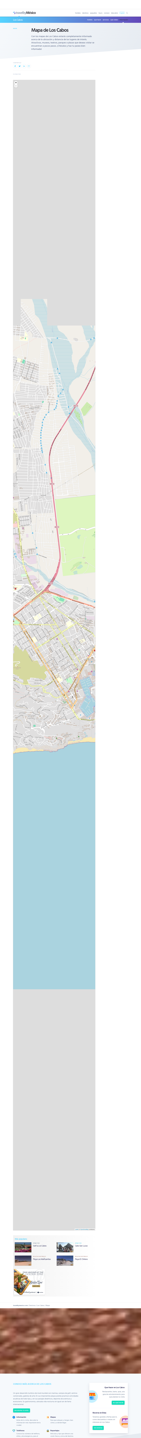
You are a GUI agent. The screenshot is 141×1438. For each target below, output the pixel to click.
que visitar (114, 19)
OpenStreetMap (84, 1229)
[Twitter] (20, 66)
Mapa (48, 1305)
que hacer (97, 19)
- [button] (16, 86)
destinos (85, 13)
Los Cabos (18, 20)
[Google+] (24, 66)
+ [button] (16, 82)
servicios (106, 19)
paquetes (93, 13)
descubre (114, 13)
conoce (106, 13)
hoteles (78, 13)
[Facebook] (15, 66)
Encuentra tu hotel (21, 1410)
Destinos (32, 1305)
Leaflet (76, 1229)
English (122, 13)
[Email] (29, 66)
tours (100, 13)
